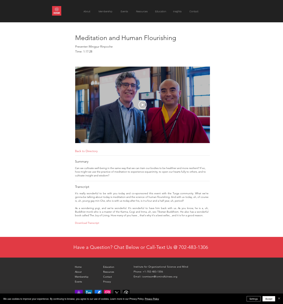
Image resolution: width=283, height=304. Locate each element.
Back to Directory (86, 151)
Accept (268, 298)
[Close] (279, 298)
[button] (143, 11)
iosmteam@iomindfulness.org (159, 276)
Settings (253, 298)
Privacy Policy (152, 298)
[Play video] (143, 105)
